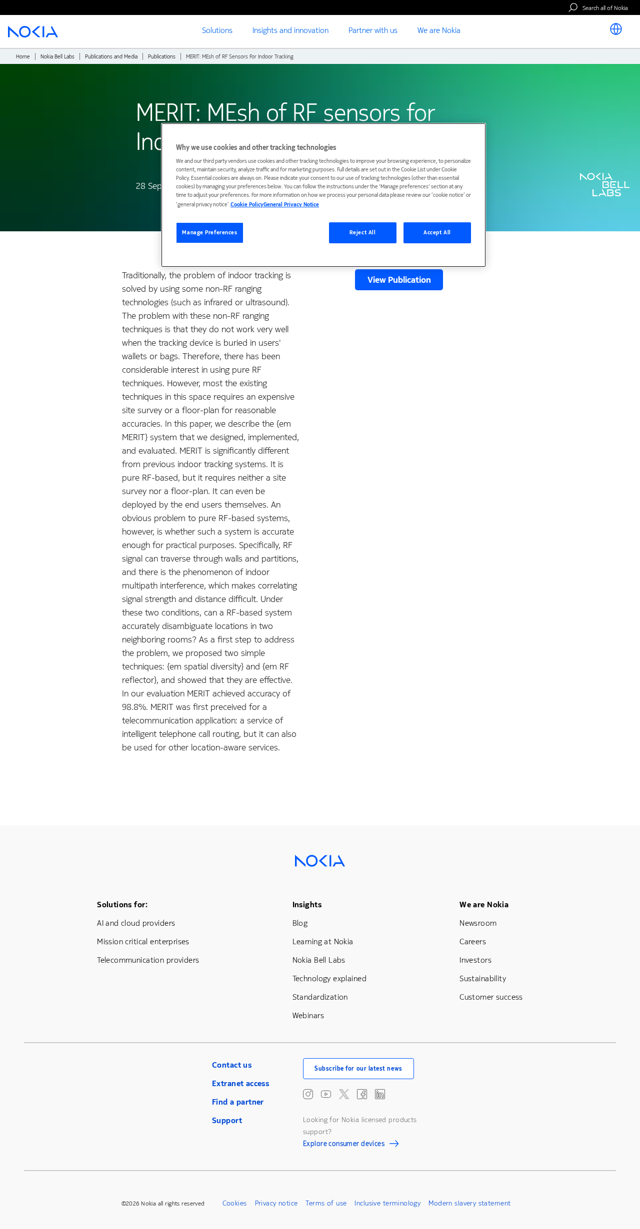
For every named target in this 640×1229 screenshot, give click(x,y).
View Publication (399, 280)
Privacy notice (276, 1203)
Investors (476, 960)
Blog (300, 923)
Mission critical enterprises (143, 941)
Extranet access (240, 1083)
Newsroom (478, 923)
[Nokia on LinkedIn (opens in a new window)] (380, 1094)
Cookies (234, 1203)
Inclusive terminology (387, 1203)
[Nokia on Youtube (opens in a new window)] (326, 1094)
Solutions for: (122, 904)
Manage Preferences (209, 232)
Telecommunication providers (148, 960)
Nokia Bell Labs (57, 56)
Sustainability (483, 978)
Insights (307, 904)
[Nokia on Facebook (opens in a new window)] (362, 1094)
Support (227, 1120)
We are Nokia (484, 904)
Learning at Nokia (323, 941)
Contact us (232, 1065)
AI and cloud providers (136, 923)
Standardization (320, 997)
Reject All (363, 232)
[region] (323, 195)
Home (23, 56)
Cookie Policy (247, 204)
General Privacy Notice (291, 204)
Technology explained (329, 978)
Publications (162, 56)
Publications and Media (111, 56)
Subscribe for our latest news (358, 1069)
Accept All (437, 232)
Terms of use (326, 1203)
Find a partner (238, 1102)
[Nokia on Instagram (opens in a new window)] (308, 1094)
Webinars (308, 1015)
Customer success (491, 997)
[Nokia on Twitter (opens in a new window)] (344, 1094)
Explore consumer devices (343, 1145)
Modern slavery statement (469, 1203)
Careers (473, 941)
